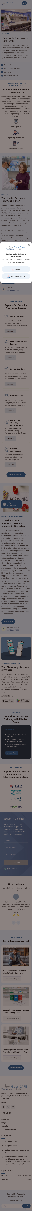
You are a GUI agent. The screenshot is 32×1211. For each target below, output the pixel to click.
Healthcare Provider (18, 276)
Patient (17, 269)
